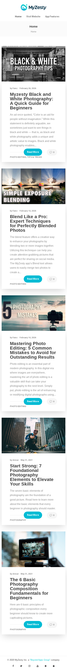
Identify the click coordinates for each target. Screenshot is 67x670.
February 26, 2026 (28, 88)
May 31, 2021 (27, 460)
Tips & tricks (34, 157)
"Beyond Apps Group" (40, 660)
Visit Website (33, 16)
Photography (18, 520)
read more (33, 152)
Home (18, 16)
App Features (52, 16)
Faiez (15, 88)
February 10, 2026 (28, 211)
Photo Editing (18, 157)
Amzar (16, 460)
